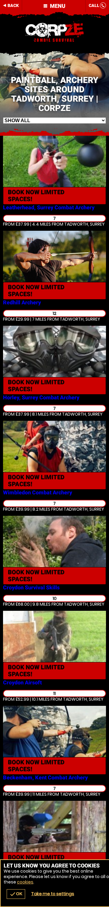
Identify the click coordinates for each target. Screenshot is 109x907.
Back (13, 5)
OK (15, 894)
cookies (25, 882)
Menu (57, 6)
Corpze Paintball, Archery (54, 32)
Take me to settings (52, 894)
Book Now (36, 196)
